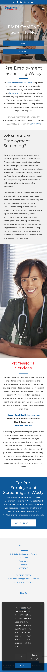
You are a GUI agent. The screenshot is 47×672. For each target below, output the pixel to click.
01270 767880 (25, 575)
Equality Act (14, 93)
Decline (20, 657)
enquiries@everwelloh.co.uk (31, 515)
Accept (23, 665)
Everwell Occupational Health (19, 83)
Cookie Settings (34, 657)
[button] (43, 8)
